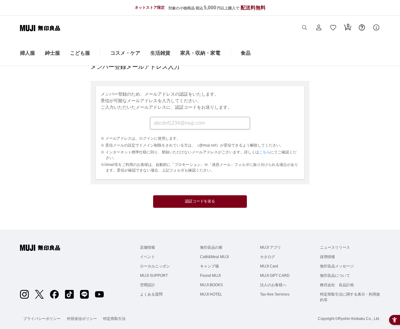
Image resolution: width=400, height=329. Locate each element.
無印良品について (335, 275)
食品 (246, 53)
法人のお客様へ (273, 285)
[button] (304, 28)
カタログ (267, 257)
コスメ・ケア (125, 53)
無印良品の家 (211, 247)
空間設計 (147, 285)
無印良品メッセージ (337, 266)
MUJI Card (269, 266)
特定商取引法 (114, 319)
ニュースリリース (335, 247)
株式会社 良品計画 (337, 285)
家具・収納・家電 (200, 53)
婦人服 (27, 53)
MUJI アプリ (270, 247)
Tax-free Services (274, 294)
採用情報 (327, 257)
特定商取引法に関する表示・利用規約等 (350, 297)
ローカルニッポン (155, 266)
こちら (264, 152)
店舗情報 (147, 247)
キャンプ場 (209, 266)
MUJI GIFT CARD (275, 275)
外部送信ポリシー (82, 319)
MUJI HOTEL (211, 294)
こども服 (80, 53)
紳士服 (52, 53)
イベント (147, 257)
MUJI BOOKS (211, 285)
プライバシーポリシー (42, 319)
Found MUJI (210, 275)
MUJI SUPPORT (154, 275)
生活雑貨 (160, 53)
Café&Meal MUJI (214, 257)
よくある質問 (151, 294)
